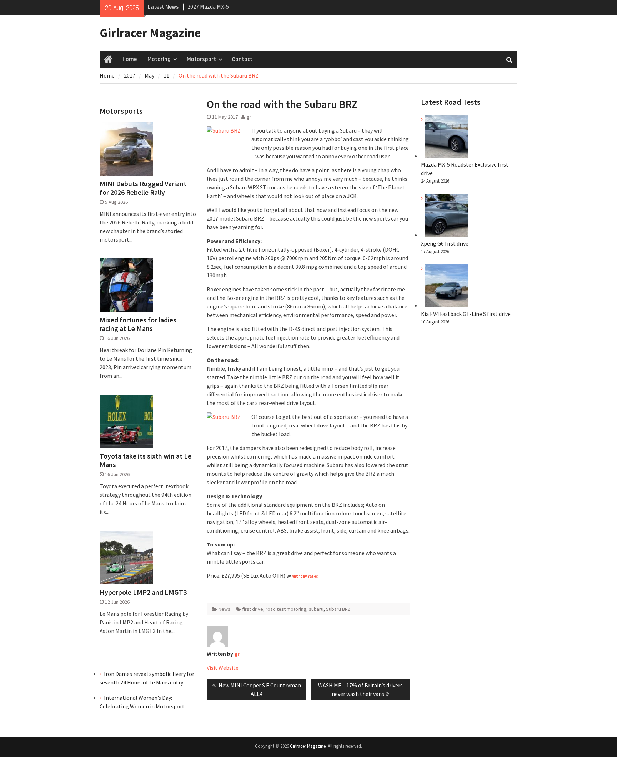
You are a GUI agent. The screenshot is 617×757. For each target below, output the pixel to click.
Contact (242, 59)
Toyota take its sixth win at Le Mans (145, 460)
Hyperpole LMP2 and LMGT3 (143, 592)
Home (129, 59)
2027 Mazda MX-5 (208, 6)
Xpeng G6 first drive (444, 243)
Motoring (159, 59)
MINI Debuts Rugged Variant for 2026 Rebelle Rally (143, 188)
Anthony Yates (305, 576)
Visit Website (223, 667)
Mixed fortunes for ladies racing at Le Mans (138, 324)
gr (249, 117)
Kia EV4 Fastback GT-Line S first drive (466, 313)
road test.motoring (286, 609)
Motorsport (201, 59)
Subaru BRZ (338, 609)
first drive (252, 609)
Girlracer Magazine (150, 33)
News (224, 609)
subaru (316, 609)
